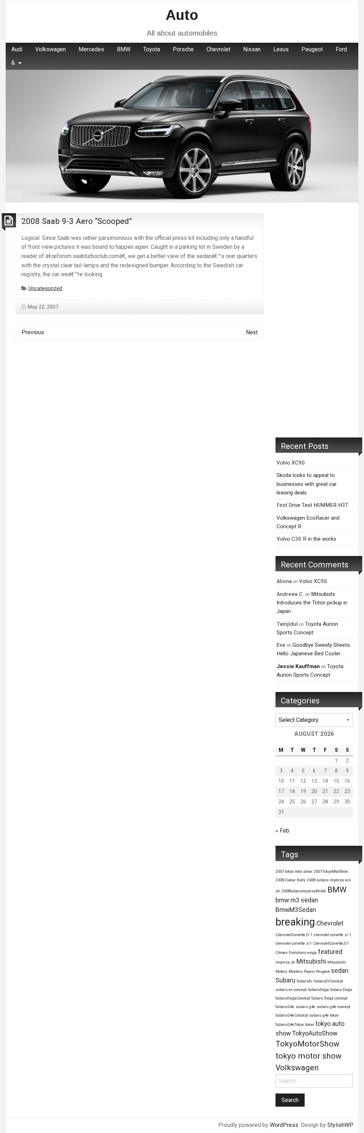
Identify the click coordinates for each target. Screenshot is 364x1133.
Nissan (252, 49)
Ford (341, 49)
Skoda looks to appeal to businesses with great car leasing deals (307, 484)
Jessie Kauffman (298, 666)
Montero (296, 971)
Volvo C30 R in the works (306, 539)
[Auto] (182, 135)
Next (252, 332)
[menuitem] (17, 49)
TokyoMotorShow (307, 1043)
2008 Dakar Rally (290, 880)
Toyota (151, 49)
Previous (33, 332)
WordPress (284, 1125)
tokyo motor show (308, 1055)
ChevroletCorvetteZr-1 (293, 935)
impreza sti (285, 962)
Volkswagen (50, 49)
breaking (295, 922)
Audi (16, 49)
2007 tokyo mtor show (293, 871)
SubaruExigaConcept (292, 998)
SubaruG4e (284, 1007)
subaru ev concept (290, 989)
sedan (339, 970)
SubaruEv (304, 981)
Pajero (309, 971)
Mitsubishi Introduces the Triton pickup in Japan (312, 603)
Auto (182, 15)
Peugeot (312, 49)
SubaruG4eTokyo (289, 1024)
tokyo (309, 1024)
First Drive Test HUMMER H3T (312, 505)
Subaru (285, 980)
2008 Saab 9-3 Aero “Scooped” (76, 221)
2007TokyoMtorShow (331, 871)
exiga (312, 952)
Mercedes (91, 49)
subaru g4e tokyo (323, 1015)
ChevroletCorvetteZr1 (331, 943)
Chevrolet (218, 49)
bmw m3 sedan (296, 900)
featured (330, 951)
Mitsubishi (311, 961)
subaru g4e (305, 1007)
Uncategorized (45, 288)
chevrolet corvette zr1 (293, 943)
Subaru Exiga (341, 989)
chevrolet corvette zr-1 (332, 935)
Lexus (281, 49)
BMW (123, 49)
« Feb (282, 830)
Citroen (281, 952)
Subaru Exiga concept (329, 998)
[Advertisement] (314, 320)
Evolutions (297, 952)
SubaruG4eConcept (291, 1015)
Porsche (183, 49)
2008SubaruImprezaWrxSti (303, 891)
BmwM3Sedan (295, 909)
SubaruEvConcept (328, 981)
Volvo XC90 (291, 463)
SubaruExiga (318, 989)
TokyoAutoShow (314, 1033)
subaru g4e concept (333, 1007)
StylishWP (340, 1125)
